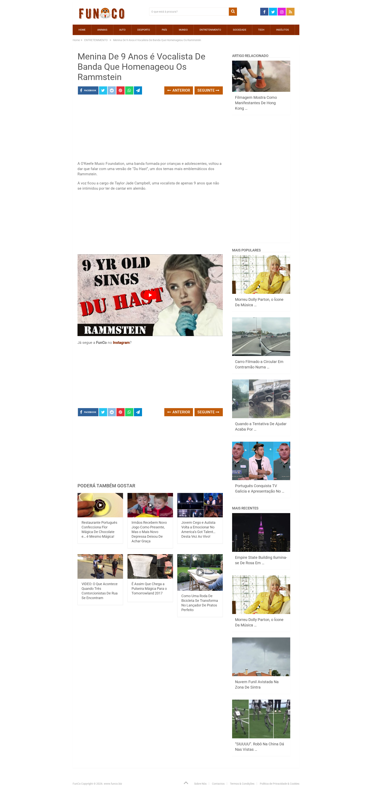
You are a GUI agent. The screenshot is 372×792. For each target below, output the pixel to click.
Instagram (121, 342)
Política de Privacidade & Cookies (279, 783)
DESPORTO (143, 29)
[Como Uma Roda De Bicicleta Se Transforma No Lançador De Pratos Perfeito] (200, 572)
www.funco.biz (113, 783)
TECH (261, 29)
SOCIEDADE (239, 29)
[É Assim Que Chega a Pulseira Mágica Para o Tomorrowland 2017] (150, 566)
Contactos (218, 783)
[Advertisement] (150, 129)
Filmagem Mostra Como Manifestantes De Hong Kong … (256, 103)
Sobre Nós (200, 783)
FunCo (77, 783)
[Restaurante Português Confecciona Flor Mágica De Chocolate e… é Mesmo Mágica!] (100, 505)
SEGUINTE (206, 90)
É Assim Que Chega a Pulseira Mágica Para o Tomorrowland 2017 (149, 588)
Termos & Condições (242, 783)
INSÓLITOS (282, 29)
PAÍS (164, 29)
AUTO (122, 29)
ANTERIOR (180, 90)
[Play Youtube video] (150, 295)
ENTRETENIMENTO (210, 29)
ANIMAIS (102, 29)
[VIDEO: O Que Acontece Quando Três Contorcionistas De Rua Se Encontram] (100, 566)
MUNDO (183, 29)
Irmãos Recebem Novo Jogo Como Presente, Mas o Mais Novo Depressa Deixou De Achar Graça (149, 531)
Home (81, 29)
